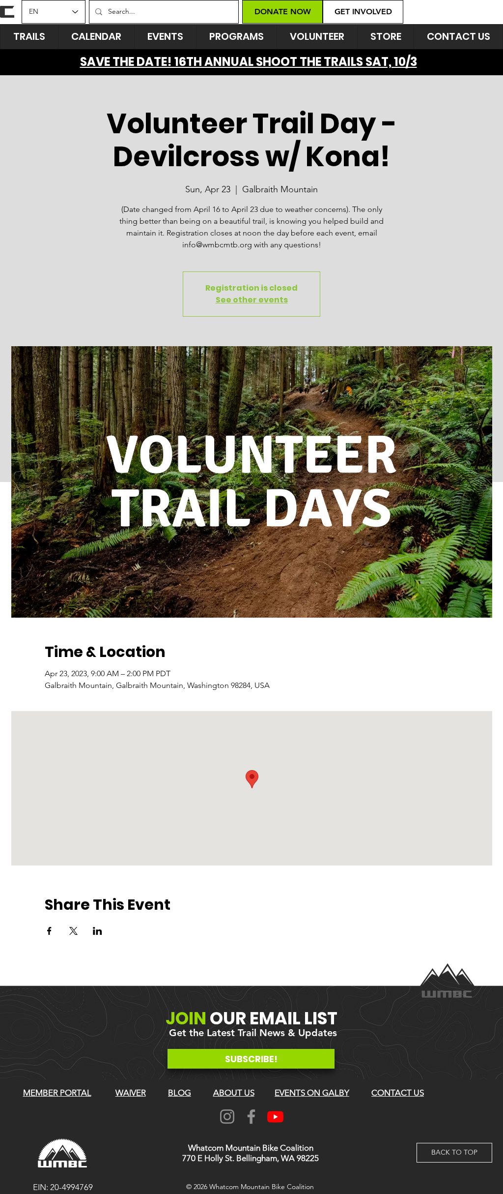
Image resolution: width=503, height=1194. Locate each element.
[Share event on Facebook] (49, 931)
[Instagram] (227, 1116)
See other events (252, 299)
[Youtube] (275, 1116)
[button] (165, 37)
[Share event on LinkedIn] (97, 931)
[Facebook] (251, 1116)
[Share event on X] (73, 931)
